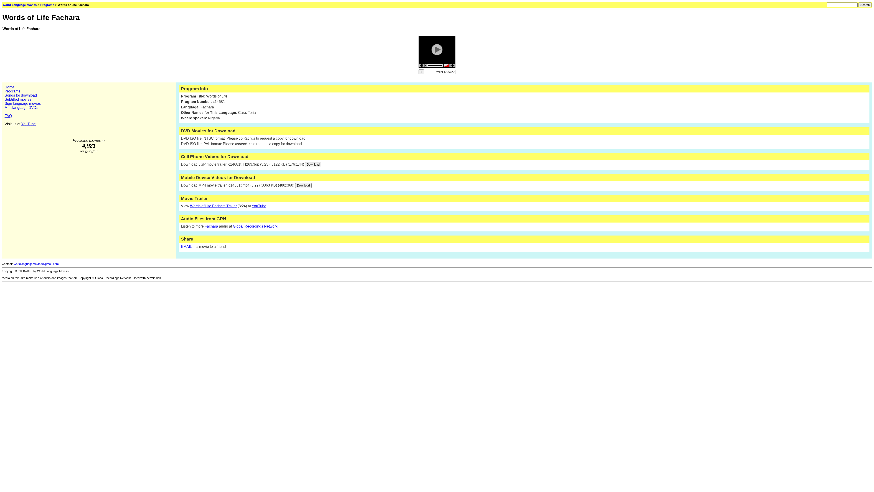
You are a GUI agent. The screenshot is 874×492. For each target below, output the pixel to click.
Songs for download (21, 95)
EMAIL (186, 247)
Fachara (211, 226)
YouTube (28, 124)
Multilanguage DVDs (21, 108)
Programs (12, 91)
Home (9, 87)
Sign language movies (23, 103)
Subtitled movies (18, 99)
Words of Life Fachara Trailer (213, 206)
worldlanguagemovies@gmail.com (36, 264)
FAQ (8, 116)
